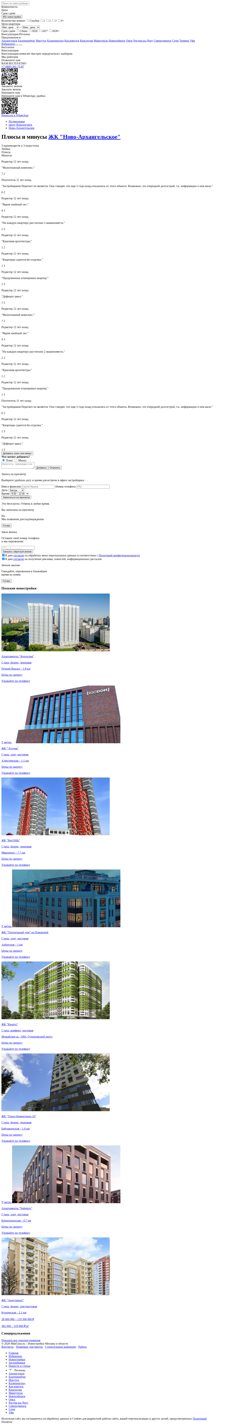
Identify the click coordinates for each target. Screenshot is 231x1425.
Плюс (9, 460)
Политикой (200, 1418)
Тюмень (184, 40)
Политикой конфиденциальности (119, 555)
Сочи (175, 40)
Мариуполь (101, 40)
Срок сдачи (8, 30)
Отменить (55, 467)
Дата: (4, 490)
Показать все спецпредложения (20, 1340)
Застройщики (17, 1362)
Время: (5, 493)
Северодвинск (162, 40)
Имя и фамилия (11, 486)
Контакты (7, 1346)
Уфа (192, 40)
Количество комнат (13, 20)
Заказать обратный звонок (17, 551)
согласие (18, 555)
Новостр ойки (17, 1359)
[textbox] (15, 3)
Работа (82, 1346)
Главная (13, 1352)
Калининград (55, 40)
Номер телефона (65, 486)
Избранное (8, 43)
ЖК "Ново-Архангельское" (84, 136)
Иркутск (41, 40)
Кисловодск (71, 40)
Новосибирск (117, 40)
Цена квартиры (10, 23)
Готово (6, 525)
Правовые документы (29, 1346)
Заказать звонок (11, 89)
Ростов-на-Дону (143, 40)
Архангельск (9, 40)
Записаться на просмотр (16, 497)
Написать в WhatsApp (14, 115)
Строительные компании (60, 1346)
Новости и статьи (19, 1365)
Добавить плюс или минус (17, 453)
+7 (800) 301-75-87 (12, 66)
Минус (22, 460)
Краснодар (86, 40)
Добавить (41, 467)
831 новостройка (12, 17)
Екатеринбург (26, 40)
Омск (129, 40)
